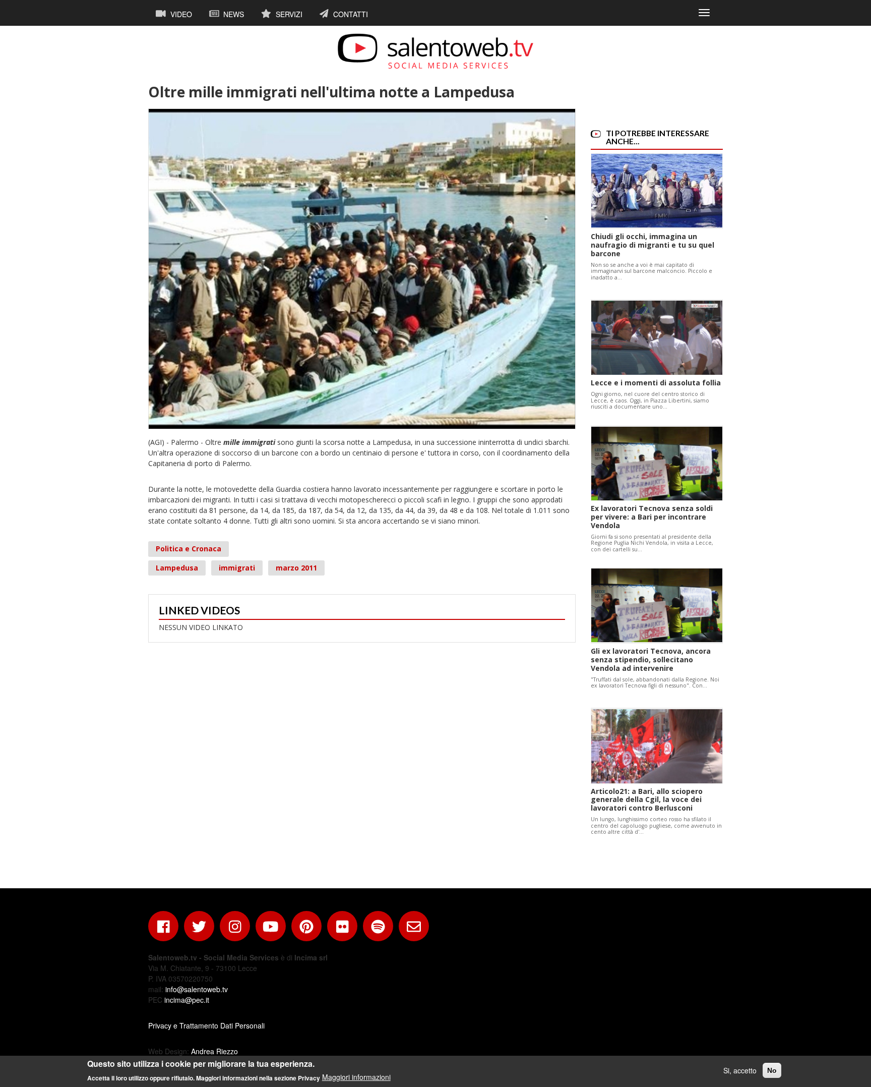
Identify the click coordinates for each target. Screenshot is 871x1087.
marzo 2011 (296, 568)
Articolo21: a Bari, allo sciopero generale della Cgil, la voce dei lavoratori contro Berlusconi (647, 799)
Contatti (349, 14)
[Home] (435, 51)
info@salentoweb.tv (196, 989)
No (772, 1070)
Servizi (288, 14)
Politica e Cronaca (188, 548)
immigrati (237, 568)
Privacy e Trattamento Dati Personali (206, 1025)
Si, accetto (740, 1070)
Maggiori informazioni (356, 1077)
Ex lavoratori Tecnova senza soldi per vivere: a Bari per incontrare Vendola (652, 516)
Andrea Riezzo (214, 1051)
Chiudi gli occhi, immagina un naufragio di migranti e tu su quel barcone (652, 245)
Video (180, 14)
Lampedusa (177, 568)
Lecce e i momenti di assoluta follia (656, 382)
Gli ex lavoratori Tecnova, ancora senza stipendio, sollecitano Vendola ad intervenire (651, 659)
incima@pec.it (186, 1000)
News (232, 14)
